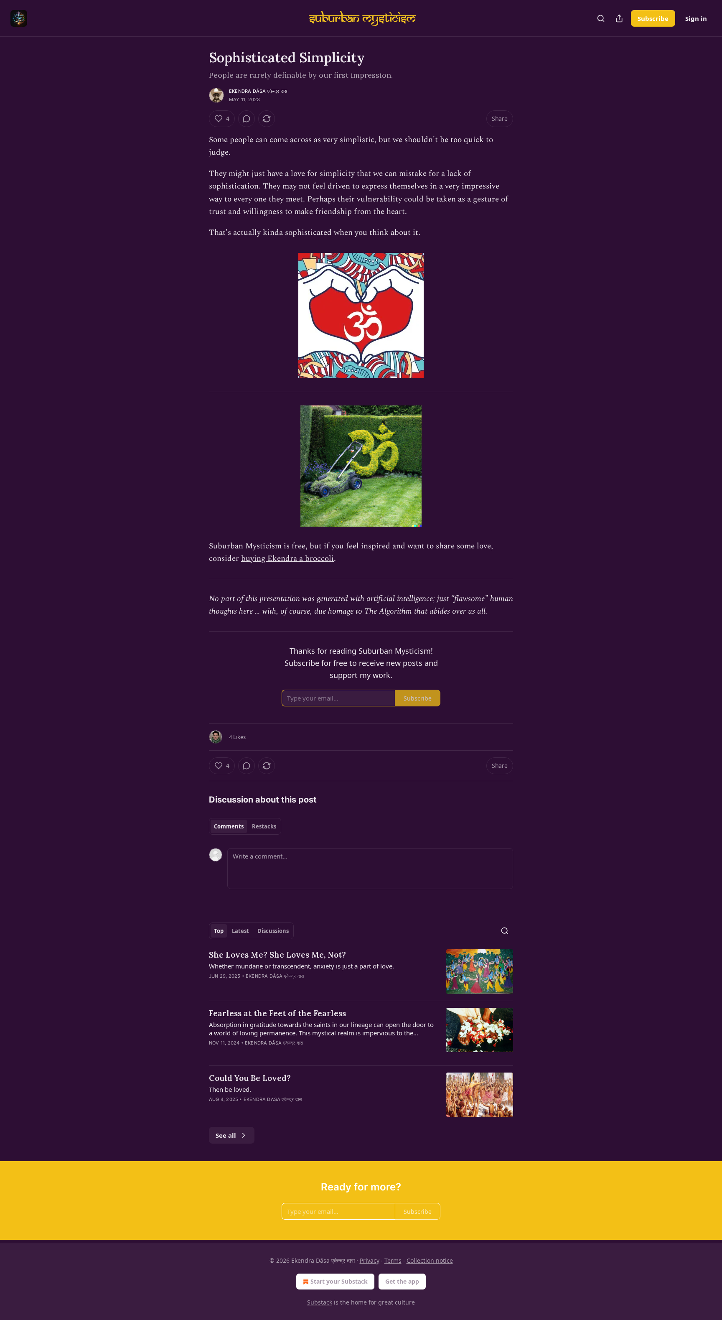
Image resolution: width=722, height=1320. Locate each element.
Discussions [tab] (273, 931)
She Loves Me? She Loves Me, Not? (277, 955)
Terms (393, 1260)
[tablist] (245, 826)
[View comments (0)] (246, 118)
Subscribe (653, 18)
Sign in (696, 18)
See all (226, 1135)
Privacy (369, 1260)
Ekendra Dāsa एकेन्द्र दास (258, 91)
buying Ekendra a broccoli (287, 559)
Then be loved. (230, 1089)
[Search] (600, 18)
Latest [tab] (240, 931)
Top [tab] (219, 931)
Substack (319, 1302)
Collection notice (430, 1260)
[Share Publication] (619, 18)
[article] (361, 971)
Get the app (402, 1281)
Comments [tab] (229, 826)
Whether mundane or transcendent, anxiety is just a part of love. (301, 966)
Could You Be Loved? (250, 1078)
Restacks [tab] (264, 826)
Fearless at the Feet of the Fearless (277, 1013)
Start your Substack (339, 1281)
